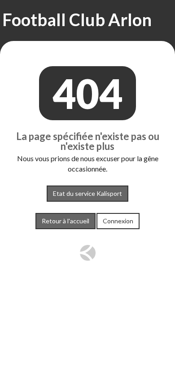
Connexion (118, 221)
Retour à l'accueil (65, 221)
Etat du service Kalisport (87, 193)
